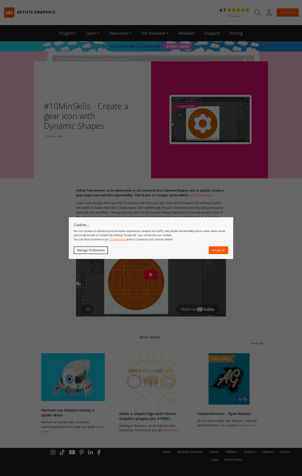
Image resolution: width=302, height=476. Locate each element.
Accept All (218, 250)
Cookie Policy (117, 239)
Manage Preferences (91, 250)
